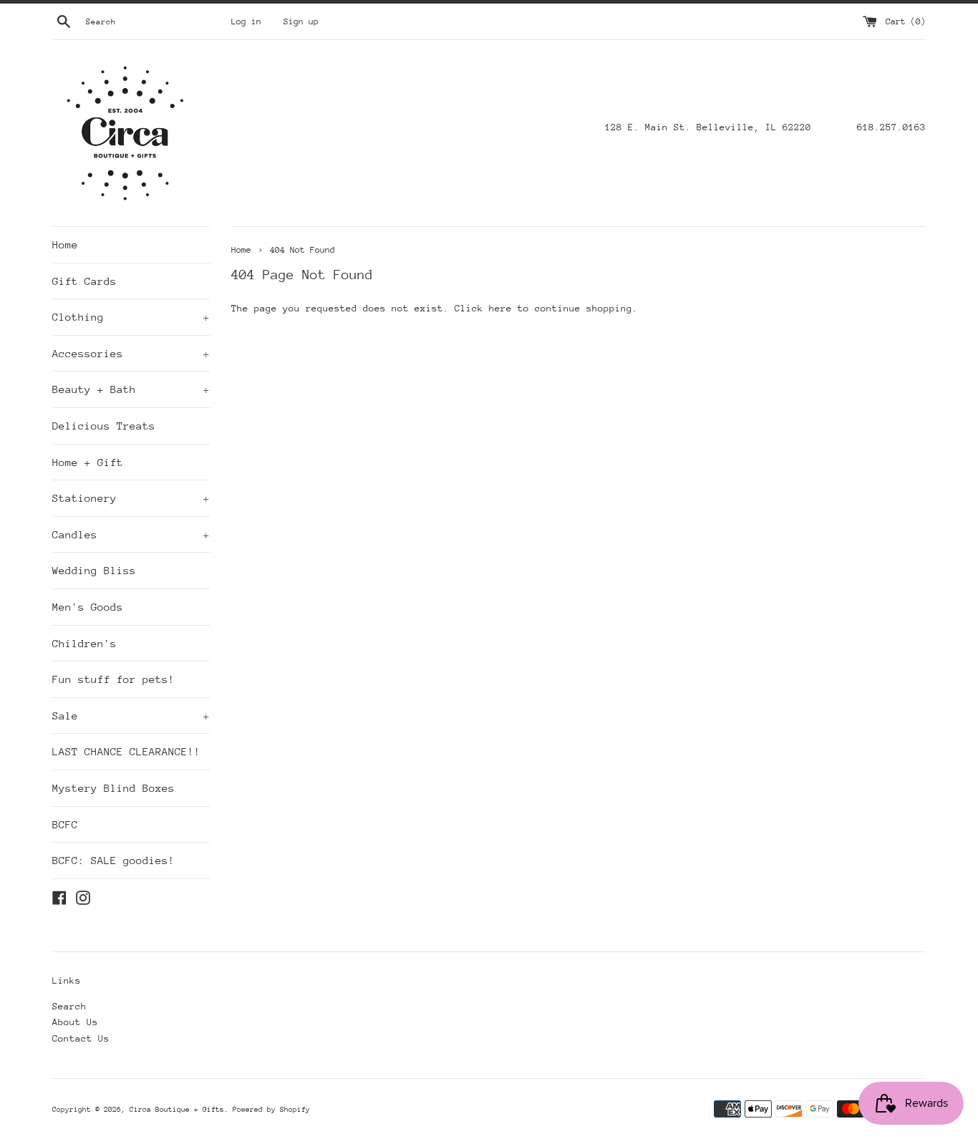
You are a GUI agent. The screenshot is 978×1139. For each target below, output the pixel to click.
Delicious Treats (103, 426)
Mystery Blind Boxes (113, 788)
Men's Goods (87, 607)
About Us (75, 1022)
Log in (246, 21)
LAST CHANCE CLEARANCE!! (126, 751)
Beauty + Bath (131, 389)
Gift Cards (84, 281)
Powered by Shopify (271, 1109)
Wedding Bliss (94, 570)
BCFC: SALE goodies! (113, 860)
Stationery (131, 498)
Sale (131, 715)
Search (69, 1006)
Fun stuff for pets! (113, 679)
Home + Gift (87, 462)
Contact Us (81, 1038)
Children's (84, 643)
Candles (131, 534)
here (500, 308)
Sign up (301, 21)
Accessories (131, 353)
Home (65, 244)
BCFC (65, 824)
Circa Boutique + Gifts (177, 1109)
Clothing (131, 317)
